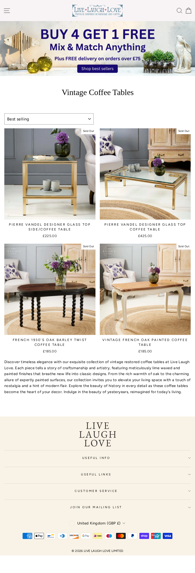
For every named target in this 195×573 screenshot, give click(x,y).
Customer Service (96, 491)
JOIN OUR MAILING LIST (96, 507)
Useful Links (96, 474)
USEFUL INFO (96, 458)
